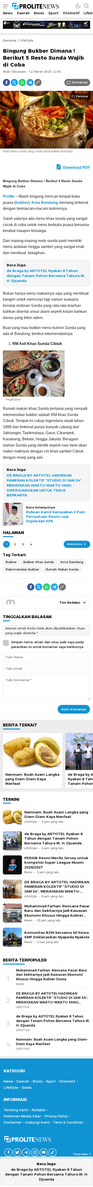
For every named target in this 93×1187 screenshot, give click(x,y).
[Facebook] (6, 82)
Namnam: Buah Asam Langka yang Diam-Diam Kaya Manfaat (32, 779)
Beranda (9, 40)
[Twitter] (14, 82)
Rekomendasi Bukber (22, 569)
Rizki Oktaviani (14, 71)
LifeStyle (26, 40)
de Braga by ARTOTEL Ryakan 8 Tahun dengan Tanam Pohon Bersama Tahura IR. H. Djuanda (46, 276)
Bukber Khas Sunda (38, 562)
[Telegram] (30, 82)
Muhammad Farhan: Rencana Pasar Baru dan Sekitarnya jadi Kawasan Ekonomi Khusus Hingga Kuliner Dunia (57, 913)
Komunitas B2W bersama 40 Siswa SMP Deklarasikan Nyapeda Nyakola (56, 934)
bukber (22, 202)
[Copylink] (37, 82)
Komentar (80, 82)
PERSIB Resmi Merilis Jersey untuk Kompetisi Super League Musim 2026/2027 (56, 862)
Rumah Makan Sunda (62, 569)
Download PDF (76, 167)
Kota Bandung (44, 202)
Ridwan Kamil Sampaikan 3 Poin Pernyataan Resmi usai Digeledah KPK (55, 516)
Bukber (11, 562)
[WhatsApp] (22, 82)
